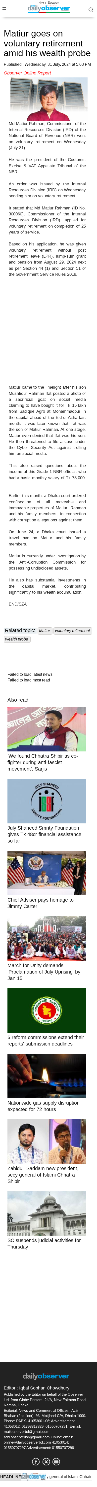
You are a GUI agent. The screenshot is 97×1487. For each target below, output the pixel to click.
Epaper (53, 2)
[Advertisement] (48, 333)
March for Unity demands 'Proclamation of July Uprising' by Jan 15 (43, 972)
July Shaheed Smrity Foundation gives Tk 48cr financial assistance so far (44, 834)
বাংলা (42, 2)
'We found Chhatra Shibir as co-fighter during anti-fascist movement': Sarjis (42, 762)
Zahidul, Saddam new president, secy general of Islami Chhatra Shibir (43, 1175)
